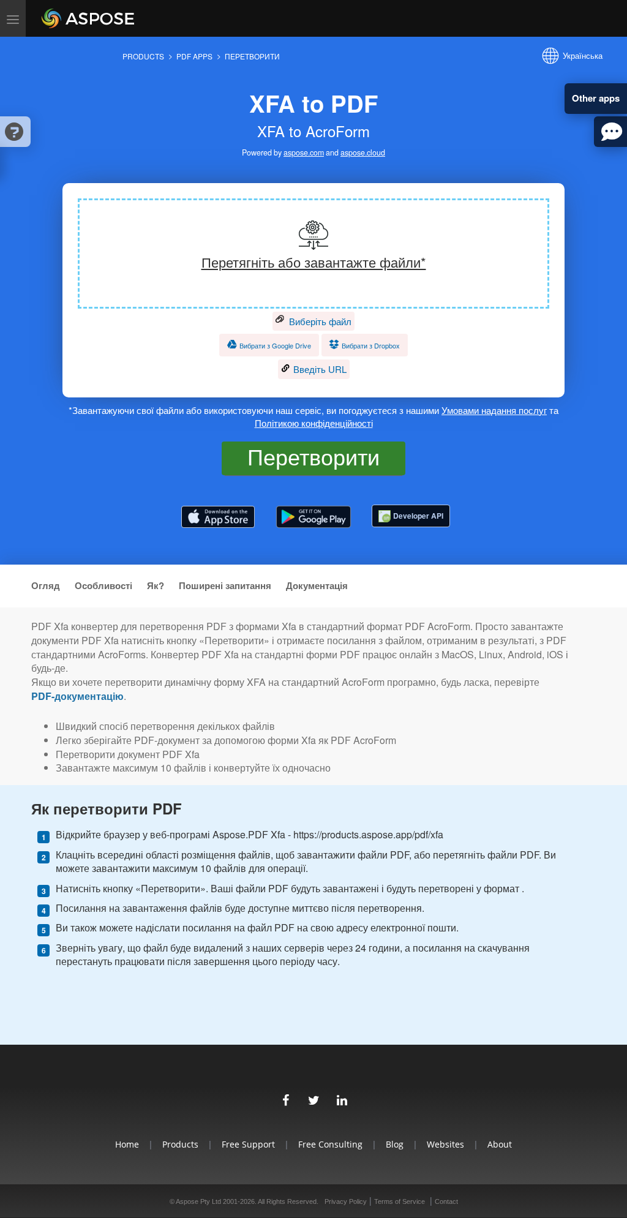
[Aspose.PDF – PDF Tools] (218, 516)
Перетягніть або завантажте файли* (313, 261)
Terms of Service (399, 1201)
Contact (446, 1201)
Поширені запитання (225, 585)
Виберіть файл (319, 321)
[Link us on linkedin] (342, 1099)
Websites (445, 1144)
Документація (317, 585)
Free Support (248, 1144)
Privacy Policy (346, 1201)
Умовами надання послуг (494, 410)
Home (127, 1144)
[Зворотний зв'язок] (610, 131)
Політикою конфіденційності (314, 422)
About (499, 1144)
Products (180, 1144)
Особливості (103, 585)
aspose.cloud (362, 153)
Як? (155, 585)
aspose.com (303, 153)
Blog (395, 1144)
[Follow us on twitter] (313, 1099)
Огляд (45, 585)
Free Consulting (330, 1144)
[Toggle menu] (13, 18)
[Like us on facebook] (285, 1099)
